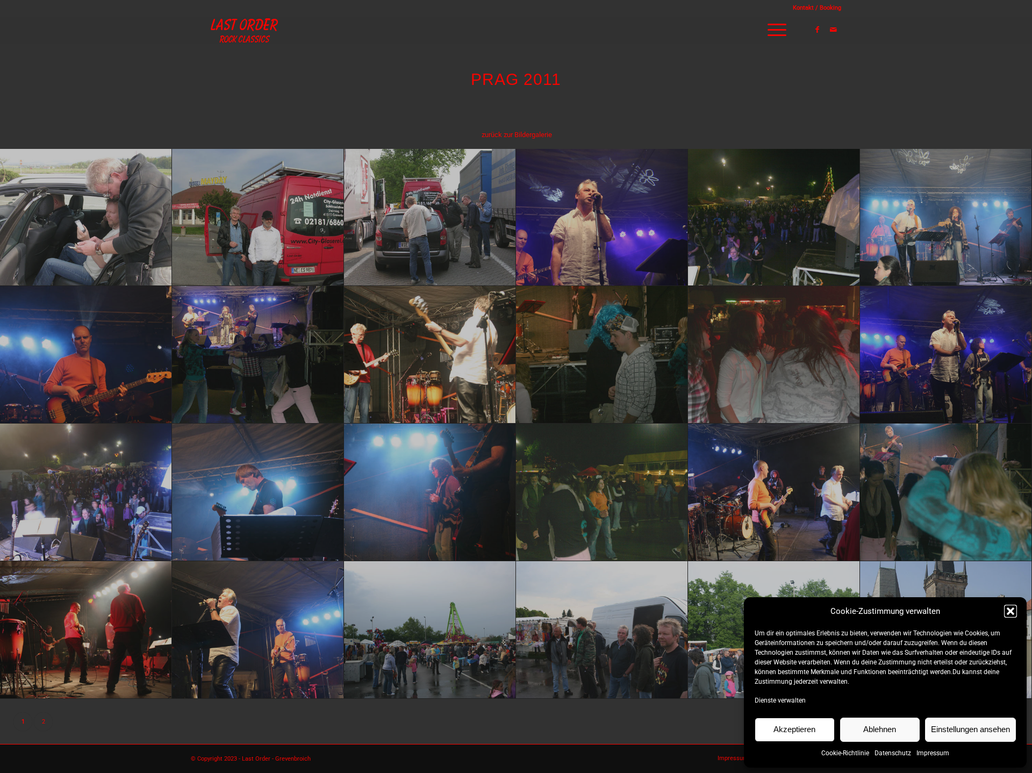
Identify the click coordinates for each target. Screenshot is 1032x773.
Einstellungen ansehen (970, 729)
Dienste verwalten (780, 700)
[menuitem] (814, 8)
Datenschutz (893, 753)
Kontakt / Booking (817, 7)
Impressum (932, 753)
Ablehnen (879, 729)
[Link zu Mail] (833, 30)
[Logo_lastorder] (244, 30)
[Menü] (773, 30)
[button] (1010, 611)
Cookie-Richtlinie (845, 753)
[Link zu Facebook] (817, 30)
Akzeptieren (794, 729)
